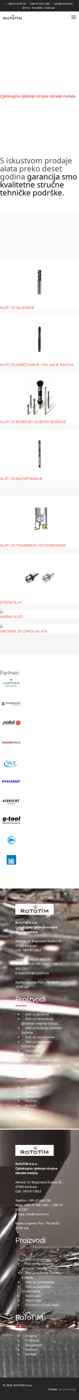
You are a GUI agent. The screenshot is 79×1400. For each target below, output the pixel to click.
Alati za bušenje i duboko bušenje (33, 422)
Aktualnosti (33, 1096)
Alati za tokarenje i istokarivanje (33, 545)
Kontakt (31, 1105)
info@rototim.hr (63, 3)
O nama (31, 1087)
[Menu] (73, 17)
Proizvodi (32, 1092)
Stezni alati (11, 602)
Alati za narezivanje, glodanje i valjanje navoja (39, 1021)
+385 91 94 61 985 (39, 3)
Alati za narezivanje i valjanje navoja (36, 365)
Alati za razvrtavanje (21, 479)
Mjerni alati (11, 617)
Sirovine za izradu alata (23, 631)
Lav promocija (67, 1389)
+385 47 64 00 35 (16, 3)
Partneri (31, 1101)
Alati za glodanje (17, 308)
